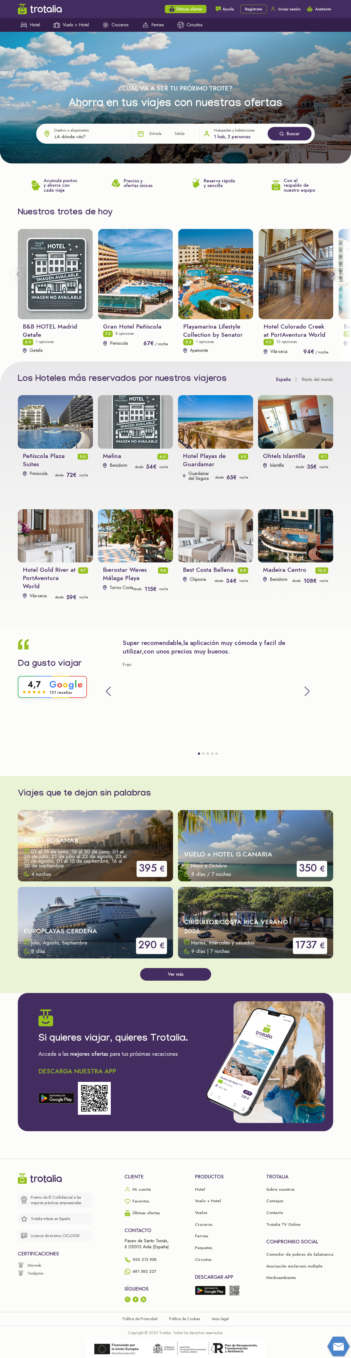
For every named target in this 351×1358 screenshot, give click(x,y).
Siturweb (34, 1265)
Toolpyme (35, 1273)
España (283, 379)
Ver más (175, 974)
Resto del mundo (317, 379)
